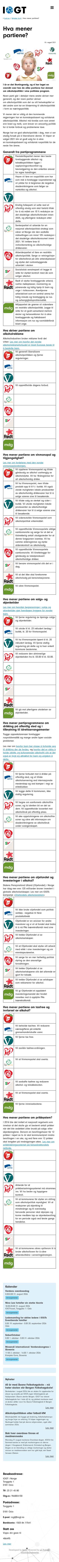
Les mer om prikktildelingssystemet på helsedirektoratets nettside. (28, 1144)
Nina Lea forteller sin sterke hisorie (24, 1303)
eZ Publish (44, 1550)
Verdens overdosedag (17, 1291)
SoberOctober (12, 1335)
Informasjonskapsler (30, 1552)
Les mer (50, 1407)
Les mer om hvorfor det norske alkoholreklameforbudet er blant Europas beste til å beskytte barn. (28, 345)
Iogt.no (7, 18)
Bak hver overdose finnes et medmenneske (22, 1435)
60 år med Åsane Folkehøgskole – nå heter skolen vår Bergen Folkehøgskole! (29, 1386)
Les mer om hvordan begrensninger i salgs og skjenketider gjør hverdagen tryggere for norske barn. (27, 610)
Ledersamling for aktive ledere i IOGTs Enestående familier (26, 1319)
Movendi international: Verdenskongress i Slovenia (27, 1348)
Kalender (11, 1286)
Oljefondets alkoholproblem (29, 895)
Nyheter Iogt (16, 18)
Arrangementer (12, 1298)
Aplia (24, 1550)
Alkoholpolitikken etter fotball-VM (25, 1413)
